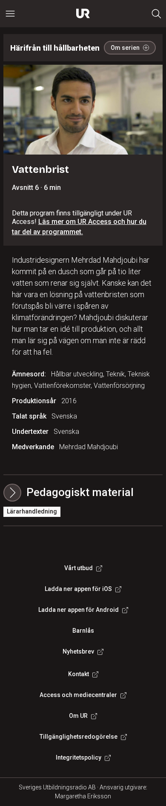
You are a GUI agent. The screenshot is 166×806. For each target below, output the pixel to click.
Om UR (78, 715)
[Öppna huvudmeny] (10, 14)
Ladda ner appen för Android (78, 609)
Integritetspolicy (78, 757)
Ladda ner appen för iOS (78, 588)
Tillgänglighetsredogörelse (78, 736)
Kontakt (78, 674)
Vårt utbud (78, 568)
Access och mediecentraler (78, 694)
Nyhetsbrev (78, 651)
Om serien (125, 47)
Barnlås (83, 630)
